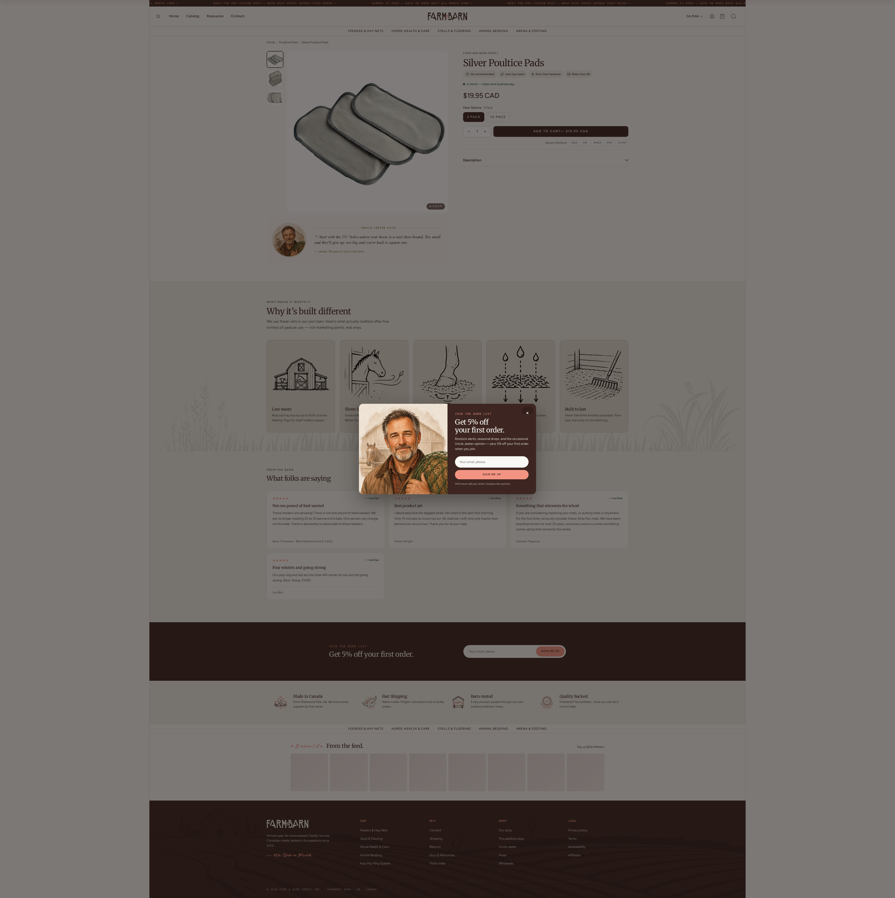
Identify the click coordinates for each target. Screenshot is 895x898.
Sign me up (492, 474)
